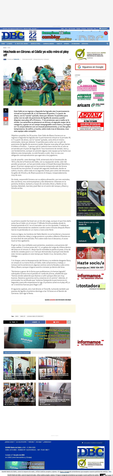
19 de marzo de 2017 (27, 59)
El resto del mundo (21, 43)
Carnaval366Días (48, 43)
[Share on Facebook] (5, 115)
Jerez (66, 28)
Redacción (16, 59)
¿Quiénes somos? (9, 442)
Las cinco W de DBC (21, 442)
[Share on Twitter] (5, 110)
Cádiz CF (59, 43)
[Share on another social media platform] (5, 123)
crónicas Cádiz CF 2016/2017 (35, 316)
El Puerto (83, 28)
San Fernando (72, 28)
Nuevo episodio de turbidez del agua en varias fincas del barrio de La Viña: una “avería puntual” (55, 401)
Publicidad (31, 442)
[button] (92, 443)
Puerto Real (90, 28)
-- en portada (43, 358)
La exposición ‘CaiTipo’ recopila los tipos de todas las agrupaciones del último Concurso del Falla (54, 375)
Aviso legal (38, 442)
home (4, 47)
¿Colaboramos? (47, 442)
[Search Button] (107, 43)
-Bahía (6, 358)
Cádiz (62, 28)
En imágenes (76, 43)
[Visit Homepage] (19, 35)
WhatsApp (104, 28)
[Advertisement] (56, 12)
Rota (95, 28)
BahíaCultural (35, 43)
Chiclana (78, 28)
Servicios (85, 43)
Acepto (64, 474)
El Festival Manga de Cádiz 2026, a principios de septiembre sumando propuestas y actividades (19, 375)
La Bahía (9, 43)
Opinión (66, 43)
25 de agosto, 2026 (10, 378)
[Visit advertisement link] (74, 36)
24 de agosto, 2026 (10, 404)
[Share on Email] (5, 119)
